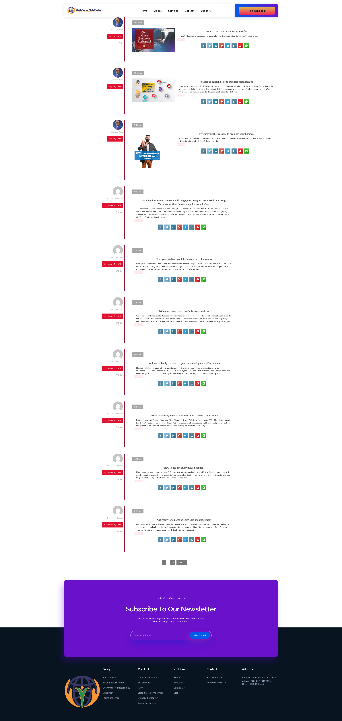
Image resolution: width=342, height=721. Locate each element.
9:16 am (137, 407)
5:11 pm (137, 125)
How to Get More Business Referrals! (226, 31)
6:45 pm (137, 192)
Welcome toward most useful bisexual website (184, 311)
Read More (181, 39)
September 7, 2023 (112, 264)
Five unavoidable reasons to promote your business (226, 133)
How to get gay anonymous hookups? (184, 467)
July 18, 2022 (115, 36)
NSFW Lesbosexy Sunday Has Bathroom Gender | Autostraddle (184, 415)
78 (172, 562)
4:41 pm (137, 459)
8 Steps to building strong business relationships (226, 81)
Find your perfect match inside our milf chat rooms (184, 259)
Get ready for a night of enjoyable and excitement (184, 519)
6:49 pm (137, 511)
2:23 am (137, 251)
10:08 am (138, 23)
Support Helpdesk (115, 199)
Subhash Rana (117, 30)
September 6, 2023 (112, 205)
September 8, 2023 (112, 421)
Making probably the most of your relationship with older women (184, 363)
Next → (181, 562)
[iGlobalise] (84, 10)
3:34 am (137, 303)
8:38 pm (137, 355)
